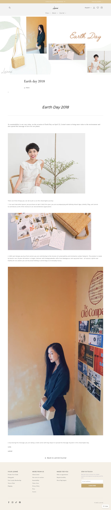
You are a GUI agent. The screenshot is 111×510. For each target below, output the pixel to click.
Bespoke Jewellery (61, 477)
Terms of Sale (11, 483)
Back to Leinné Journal (56, 458)
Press (33, 489)
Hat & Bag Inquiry (61, 480)
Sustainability (35, 480)
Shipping (10, 486)
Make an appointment (62, 474)
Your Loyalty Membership (14, 480)
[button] (10, 8)
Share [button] (27, 87)
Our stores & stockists (38, 477)
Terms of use (35, 483)
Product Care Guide (13, 474)
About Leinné (35, 474)
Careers (34, 491)
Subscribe (92, 485)
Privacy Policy (36, 486)
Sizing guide (11, 477)
